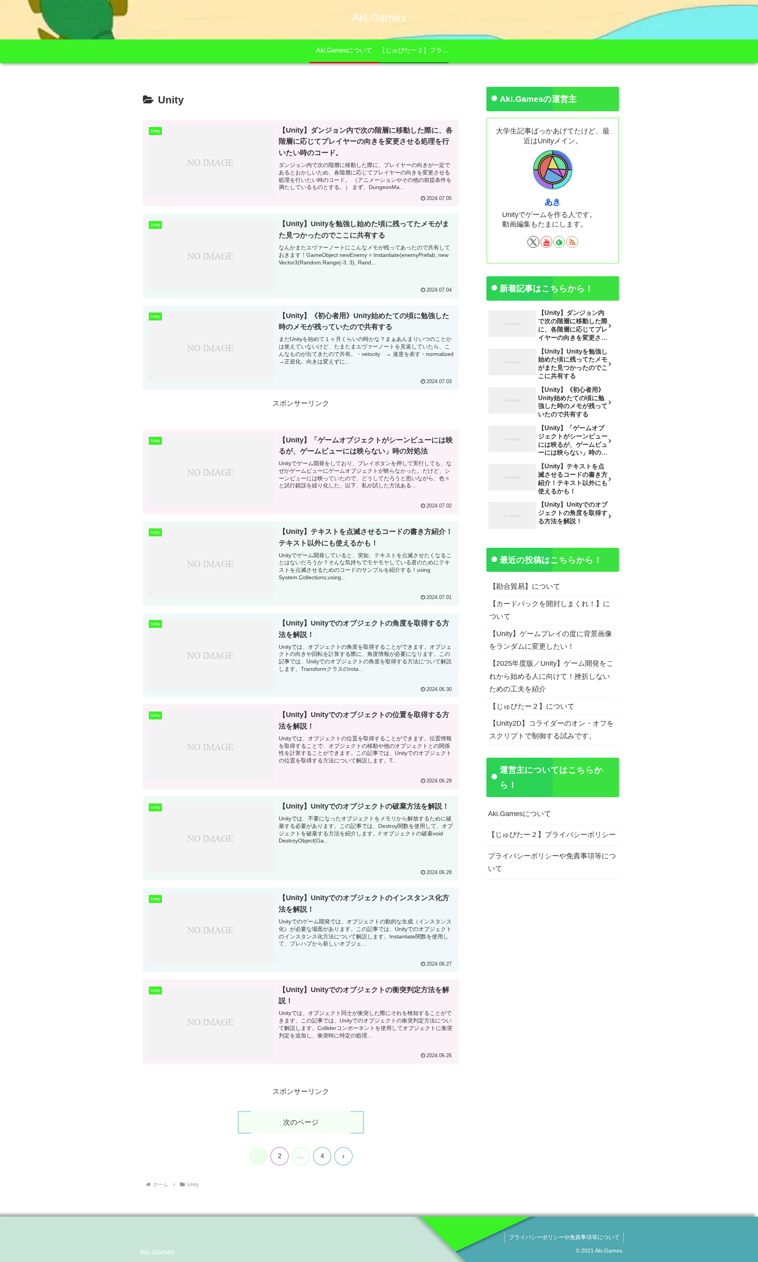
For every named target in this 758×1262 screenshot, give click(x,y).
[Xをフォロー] (533, 242)
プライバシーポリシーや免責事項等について (552, 862)
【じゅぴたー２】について (531, 706)
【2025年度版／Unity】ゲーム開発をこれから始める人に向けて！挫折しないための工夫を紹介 (551, 676)
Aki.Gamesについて (519, 814)
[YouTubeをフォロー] (546, 242)
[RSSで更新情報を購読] (572, 242)
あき (553, 201)
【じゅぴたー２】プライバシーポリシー (552, 835)
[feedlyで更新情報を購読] (559, 242)
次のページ (301, 1122)
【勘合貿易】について (524, 586)
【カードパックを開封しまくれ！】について (549, 610)
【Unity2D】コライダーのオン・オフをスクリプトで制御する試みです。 (551, 729)
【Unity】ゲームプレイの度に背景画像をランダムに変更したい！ (550, 640)
